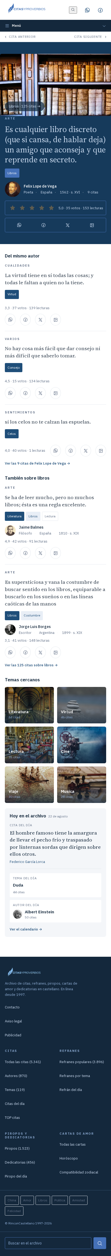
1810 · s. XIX (69, 533)
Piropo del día (16, 1176)
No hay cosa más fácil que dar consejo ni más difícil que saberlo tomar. (52, 352)
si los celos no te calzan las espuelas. (48, 421)
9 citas (93, 192)
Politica (59, 1200)
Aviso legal (13, 1021)
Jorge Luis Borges (35, 626)
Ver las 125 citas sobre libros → (31, 665)
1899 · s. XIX (72, 632)
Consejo (14, 367)
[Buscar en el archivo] (73, 10)
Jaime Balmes (31, 527)
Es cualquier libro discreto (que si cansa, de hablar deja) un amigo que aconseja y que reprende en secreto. (55, 144)
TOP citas (12, 1117)
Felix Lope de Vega (40, 186)
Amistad (78, 1200)
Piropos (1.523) (17, 1148)
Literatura (15, 516)
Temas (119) (15, 1089)
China (12, 1200)
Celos (12, 434)
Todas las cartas (73, 1144)
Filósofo (25, 533)
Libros (12, 173)
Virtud (12, 294)
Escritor (25, 632)
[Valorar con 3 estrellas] (32, 208)
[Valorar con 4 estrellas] (42, 208)
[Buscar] (99, 1243)
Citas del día (15, 1103)
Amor (27, 1200)
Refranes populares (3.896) (82, 1062)
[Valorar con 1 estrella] (13, 208)
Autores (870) (16, 1076)
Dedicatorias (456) (20, 1162)
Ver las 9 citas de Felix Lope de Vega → (37, 463)
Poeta (28, 192)
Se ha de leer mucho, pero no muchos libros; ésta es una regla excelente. (49, 501)
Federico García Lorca (27, 861)
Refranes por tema (75, 1076)
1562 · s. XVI (70, 192)
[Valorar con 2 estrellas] (22, 208)
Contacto (12, 1007)
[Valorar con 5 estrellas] (51, 208)
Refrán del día (71, 1089)
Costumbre (32, 615)
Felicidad (14, 1211)
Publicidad (13, 1035)
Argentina (46, 632)
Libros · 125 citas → (24, 106)
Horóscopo (69, 1158)
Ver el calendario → (26, 929)
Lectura (50, 516)
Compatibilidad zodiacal (79, 1172)
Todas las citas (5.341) (23, 1062)
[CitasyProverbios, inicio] (26, 10)
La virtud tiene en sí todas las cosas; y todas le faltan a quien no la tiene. (49, 279)
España (46, 192)
